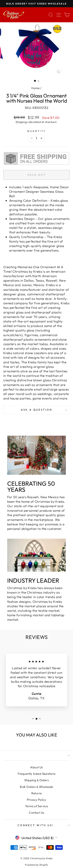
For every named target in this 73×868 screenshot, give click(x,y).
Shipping (21, 122)
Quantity (36, 131)
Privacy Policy (36, 800)
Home (35, 88)
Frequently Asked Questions (36, 774)
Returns (36, 793)
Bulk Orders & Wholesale (36, 787)
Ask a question (36, 409)
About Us (36, 767)
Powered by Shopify (36, 864)
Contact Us (36, 812)
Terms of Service (36, 806)
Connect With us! (36, 825)
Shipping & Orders (36, 780)
